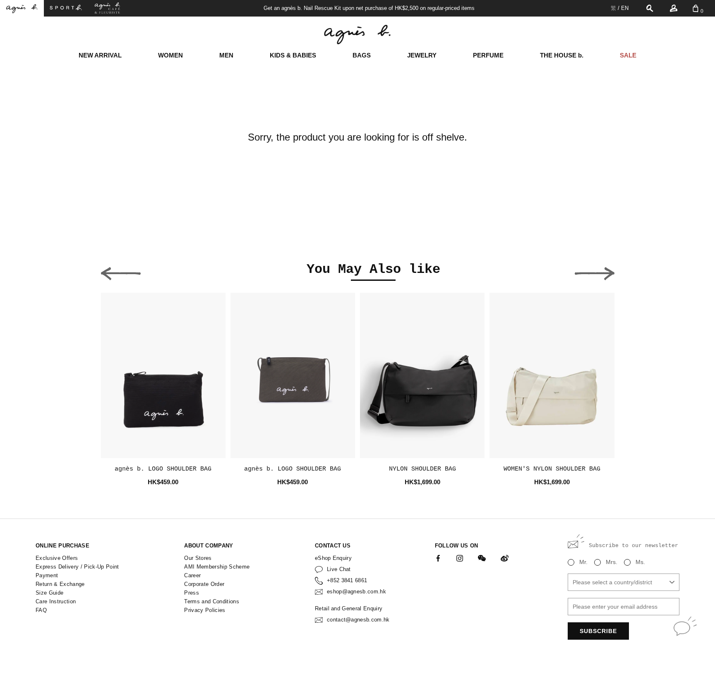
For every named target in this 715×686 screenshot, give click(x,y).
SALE (628, 55)
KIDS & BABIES (293, 55)
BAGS (362, 55)
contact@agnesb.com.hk (358, 620)
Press (191, 593)
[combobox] (623, 582)
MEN (226, 55)
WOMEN (170, 55)
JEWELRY (422, 55)
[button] (121, 271)
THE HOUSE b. (561, 55)
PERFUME (488, 55)
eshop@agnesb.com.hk (356, 591)
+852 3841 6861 (347, 580)
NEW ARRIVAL (100, 55)
